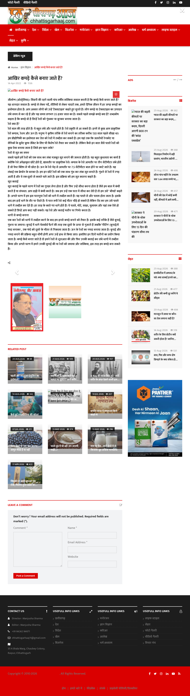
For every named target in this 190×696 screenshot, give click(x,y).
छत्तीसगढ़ (20, 30)
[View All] (180, 100)
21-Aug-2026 (160, 289)
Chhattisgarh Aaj (48, 673)
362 (175, 110)
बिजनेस (69, 30)
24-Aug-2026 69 (22, 359)
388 (175, 268)
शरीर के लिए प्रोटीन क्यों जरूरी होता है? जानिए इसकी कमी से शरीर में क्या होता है (166, 341)
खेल (57, 30)
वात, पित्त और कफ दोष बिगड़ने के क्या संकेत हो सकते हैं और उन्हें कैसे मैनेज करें (165, 362)
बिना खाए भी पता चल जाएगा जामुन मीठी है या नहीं (24, 448)
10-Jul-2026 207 (102, 394)
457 (175, 191)
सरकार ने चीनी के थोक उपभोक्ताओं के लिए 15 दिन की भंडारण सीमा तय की (166, 220)
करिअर (118, 30)
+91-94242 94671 (21, 631)
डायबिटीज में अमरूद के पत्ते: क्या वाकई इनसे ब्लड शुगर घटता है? (165, 277)
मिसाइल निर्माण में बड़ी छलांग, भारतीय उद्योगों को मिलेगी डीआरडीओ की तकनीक (166, 161)
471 (175, 211)
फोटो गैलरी (14, 3)
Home (14, 67)
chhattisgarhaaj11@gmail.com (29, 638)
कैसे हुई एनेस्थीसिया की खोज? (25, 415)
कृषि (23, 40)
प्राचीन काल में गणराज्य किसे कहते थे (104, 413)
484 (175, 310)
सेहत (12, 40)
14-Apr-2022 (14, 83)
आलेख (132, 30)
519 (175, 330)
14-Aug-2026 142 (22, 394)
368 (175, 150)
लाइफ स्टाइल (169, 30)
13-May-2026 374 (63, 429)
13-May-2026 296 (102, 429)
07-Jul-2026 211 (22, 429)
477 (175, 289)
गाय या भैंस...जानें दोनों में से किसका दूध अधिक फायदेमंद (104, 448)
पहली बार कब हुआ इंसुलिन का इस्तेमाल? (25, 378)
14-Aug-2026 (161, 330)
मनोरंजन (84, 30)
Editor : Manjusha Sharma (26, 625)
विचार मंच (150, 643)
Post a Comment (25, 576)
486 (175, 170)
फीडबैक (91, 688)
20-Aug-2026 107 (102, 359)
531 (175, 351)
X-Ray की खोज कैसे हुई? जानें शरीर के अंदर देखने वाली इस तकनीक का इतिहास (105, 379)
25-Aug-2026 (161, 110)
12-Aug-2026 (160, 351)
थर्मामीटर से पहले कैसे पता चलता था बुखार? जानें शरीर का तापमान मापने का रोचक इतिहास (63, 381)
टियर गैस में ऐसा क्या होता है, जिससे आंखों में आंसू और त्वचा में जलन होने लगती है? (65, 399)
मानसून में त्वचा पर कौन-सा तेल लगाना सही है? (165, 316)
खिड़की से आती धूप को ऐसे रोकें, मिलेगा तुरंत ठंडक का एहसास (23, 485)
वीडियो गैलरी (30, 3)
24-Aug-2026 (161, 170)
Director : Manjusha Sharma (27, 618)
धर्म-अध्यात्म (149, 30)
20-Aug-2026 (161, 211)
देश (34, 30)
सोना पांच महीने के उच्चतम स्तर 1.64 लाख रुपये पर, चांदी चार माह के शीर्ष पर (166, 179)
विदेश (45, 30)
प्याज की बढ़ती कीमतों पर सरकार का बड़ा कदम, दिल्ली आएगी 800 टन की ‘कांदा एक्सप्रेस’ (166, 121)
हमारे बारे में (76, 688)
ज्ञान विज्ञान (101, 30)
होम (64, 688)
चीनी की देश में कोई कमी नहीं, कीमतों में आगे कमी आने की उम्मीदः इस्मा (165, 199)
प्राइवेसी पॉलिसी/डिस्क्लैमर (123, 688)
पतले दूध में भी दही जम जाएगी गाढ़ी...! (64, 448)
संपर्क (102, 688)
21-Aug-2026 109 (63, 359)
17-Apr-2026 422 (22, 464)
